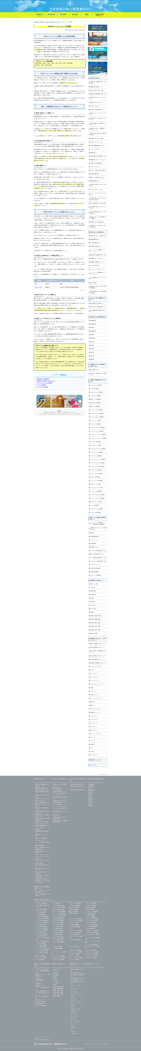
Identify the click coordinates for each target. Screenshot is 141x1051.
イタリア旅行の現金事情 (58, 926)
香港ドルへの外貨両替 (95, 406)
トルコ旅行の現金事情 (57, 948)
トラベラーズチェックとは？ (96, 189)
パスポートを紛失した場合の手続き (97, 170)
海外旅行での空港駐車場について (97, 109)
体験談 (86, 15)
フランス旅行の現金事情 (58, 922)
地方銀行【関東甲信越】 (95, 619)
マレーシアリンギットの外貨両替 (97, 427)
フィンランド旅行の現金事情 (59, 913)
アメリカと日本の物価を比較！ (43, 920)
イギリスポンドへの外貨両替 (96, 392)
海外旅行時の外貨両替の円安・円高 (97, 254)
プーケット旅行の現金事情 (92, 924)
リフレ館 (92, 751)
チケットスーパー (94, 673)
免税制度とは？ (93, 152)
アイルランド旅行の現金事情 (59, 907)
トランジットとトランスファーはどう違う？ (98, 194)
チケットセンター (94, 723)
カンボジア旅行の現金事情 (42, 930)
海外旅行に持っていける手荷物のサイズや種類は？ (98, 217)
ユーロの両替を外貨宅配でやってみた (98, 557)
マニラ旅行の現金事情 (91, 913)
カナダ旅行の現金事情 (91, 905)
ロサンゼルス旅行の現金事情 (42, 918)
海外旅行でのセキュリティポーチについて (98, 98)
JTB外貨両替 (93, 543)
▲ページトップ (104, 774)
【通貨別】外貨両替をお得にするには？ (46, 381)
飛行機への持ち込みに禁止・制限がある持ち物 (98, 134)
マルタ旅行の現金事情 (57, 934)
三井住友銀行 (93, 594)
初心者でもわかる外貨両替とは (97, 232)
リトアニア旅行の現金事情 (58, 942)
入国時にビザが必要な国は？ (96, 163)
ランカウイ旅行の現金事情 (75, 932)
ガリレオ (92, 670)
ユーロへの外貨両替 (94, 388)
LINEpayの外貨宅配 (94, 571)
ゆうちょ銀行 (93, 608)
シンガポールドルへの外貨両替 (97, 431)
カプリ (91, 747)
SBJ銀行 (92, 598)
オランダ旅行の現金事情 (58, 932)
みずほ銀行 (92, 601)
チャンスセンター (94, 716)
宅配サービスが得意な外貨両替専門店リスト (97, 518)
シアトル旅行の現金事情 (41, 935)
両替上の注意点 (93, 282)
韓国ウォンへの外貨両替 (95, 399)
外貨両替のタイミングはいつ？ (97, 258)
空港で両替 (63, 15)
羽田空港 (92, 327)
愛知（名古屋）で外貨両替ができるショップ (98, 651)
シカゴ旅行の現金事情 (41, 924)
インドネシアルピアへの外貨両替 (44, 383)
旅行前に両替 (51, 15)
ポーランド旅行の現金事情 (92, 920)
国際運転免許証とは (94, 180)
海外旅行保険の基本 (94, 173)
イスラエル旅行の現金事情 (42, 952)
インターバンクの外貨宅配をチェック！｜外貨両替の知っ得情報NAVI (97, 523)
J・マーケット (93, 691)
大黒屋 (91, 687)
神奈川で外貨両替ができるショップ (97, 643)
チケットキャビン (94, 677)
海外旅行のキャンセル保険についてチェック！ (98, 119)
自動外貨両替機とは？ (95, 239)
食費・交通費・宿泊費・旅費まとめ (43, 906)
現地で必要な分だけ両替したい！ (97, 303)
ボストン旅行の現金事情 (41, 926)
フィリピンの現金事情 (91, 917)
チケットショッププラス (95, 733)
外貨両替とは (39, 15)
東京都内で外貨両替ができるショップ (98, 663)
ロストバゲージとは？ (95, 166)
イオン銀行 (92, 587)
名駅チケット (93, 701)
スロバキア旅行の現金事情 (58, 920)
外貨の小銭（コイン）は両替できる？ (98, 235)
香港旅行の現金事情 (73, 913)
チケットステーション (95, 680)
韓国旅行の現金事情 (73, 909)
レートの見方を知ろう (95, 265)
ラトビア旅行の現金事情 (58, 940)
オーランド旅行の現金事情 (42, 933)
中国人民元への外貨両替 (95, 402)
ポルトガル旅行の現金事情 (58, 909)
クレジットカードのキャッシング (97, 269)
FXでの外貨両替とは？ (95, 242)
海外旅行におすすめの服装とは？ (97, 222)
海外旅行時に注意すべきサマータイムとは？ (98, 207)
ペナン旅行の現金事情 (74, 934)
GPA (36, 283)
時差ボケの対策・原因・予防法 (97, 90)
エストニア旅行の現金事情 (58, 917)
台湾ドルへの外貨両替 (95, 477)
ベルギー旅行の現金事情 (58, 930)
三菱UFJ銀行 (93, 591)
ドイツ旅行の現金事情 (57, 928)
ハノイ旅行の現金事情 (74, 924)
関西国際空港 (93, 331)
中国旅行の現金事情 (90, 909)
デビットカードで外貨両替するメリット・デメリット (98, 273)
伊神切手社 (92, 744)
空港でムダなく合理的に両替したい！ (98, 306)
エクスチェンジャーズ (95, 564)
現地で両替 (75, 15)
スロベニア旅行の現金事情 (58, 938)
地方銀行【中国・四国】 (95, 626)
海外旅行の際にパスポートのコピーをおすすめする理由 (98, 199)
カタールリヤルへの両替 (95, 445)
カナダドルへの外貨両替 (95, 395)
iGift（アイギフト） (94, 730)
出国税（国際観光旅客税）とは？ (97, 145)
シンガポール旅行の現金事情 (92, 932)
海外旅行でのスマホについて (96, 102)
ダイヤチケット (93, 726)
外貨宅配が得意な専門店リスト (99, 15)
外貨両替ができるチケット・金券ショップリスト (97, 639)
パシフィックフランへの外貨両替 (97, 498)
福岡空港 (92, 334)
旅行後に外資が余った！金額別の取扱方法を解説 (98, 292)
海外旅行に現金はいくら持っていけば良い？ (98, 185)
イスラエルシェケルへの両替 (96, 487)
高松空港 (92, 348)
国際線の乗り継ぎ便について (96, 86)
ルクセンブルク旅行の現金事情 (59, 915)
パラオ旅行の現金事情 (41, 932)
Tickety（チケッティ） (95, 694)
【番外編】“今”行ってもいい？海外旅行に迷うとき (98, 528)
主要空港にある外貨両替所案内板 (97, 317)
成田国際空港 (93, 324)
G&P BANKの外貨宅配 (95, 568)
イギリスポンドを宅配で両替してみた (98, 561)
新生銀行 (92, 612)
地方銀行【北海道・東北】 (96, 615)
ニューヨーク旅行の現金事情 (42, 916)
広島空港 (92, 352)
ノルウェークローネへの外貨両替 (97, 466)
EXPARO (92, 532)
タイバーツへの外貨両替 (95, 424)
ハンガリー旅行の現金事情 (92, 944)
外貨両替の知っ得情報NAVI (40, 1)
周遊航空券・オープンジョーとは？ (97, 159)
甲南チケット (93, 705)
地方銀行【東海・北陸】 (95, 622)
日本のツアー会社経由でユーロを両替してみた (98, 374)
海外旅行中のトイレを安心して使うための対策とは (98, 226)
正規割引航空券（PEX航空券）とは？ (98, 156)
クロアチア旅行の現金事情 (58, 905)
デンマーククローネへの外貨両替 (97, 462)
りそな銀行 (92, 605)
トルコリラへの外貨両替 (95, 441)
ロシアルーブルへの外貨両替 (96, 473)
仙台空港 (92, 341)
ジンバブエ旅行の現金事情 (42, 950)
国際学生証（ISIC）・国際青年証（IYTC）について (97, 129)
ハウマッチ (92, 740)
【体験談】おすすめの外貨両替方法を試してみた (97, 365)
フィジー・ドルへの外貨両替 (96, 480)
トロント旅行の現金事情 (41, 945)
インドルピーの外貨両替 (42, 387)
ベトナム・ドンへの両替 (95, 420)
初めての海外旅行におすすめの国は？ (98, 203)
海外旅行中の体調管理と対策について (98, 93)
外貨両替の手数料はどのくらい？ (97, 262)
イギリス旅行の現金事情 (74, 905)
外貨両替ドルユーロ (94, 547)
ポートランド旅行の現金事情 (42, 948)
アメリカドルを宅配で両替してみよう (98, 550)
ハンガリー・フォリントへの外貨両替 (98, 438)
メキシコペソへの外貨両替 (96, 491)
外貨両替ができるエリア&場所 (96, 138)
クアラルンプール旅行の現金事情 (76, 937)
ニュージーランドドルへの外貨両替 (97, 434)
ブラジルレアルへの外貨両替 (96, 452)
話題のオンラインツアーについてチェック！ (98, 114)
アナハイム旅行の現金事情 (42, 928)
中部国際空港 (93, 320)
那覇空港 (92, 359)
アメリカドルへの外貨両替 (96, 385)
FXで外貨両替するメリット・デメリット (98, 278)
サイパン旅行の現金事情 (41, 947)
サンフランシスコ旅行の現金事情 (43, 938)
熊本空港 (92, 355)
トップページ (88, 1044)
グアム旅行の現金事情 (41, 943)
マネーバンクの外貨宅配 (95, 575)
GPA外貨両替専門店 (94, 536)
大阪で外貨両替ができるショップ (97, 647)
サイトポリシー (96, 1044)
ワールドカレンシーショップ (96, 684)
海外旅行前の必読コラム (95, 78)
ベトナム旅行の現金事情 (74, 926)
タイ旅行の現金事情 (90, 928)
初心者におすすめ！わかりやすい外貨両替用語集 (98, 287)
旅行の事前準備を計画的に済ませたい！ (97, 311)
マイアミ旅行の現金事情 (41, 909)
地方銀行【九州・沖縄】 (95, 629)
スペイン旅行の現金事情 (58, 924)
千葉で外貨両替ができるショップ (97, 659)
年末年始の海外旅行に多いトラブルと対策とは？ (98, 212)
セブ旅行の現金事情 (90, 915)
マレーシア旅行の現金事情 (75, 939)
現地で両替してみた (94, 369)
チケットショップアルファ (96, 666)
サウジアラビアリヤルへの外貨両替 (97, 448)
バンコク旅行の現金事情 (91, 926)
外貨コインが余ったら (95, 106)
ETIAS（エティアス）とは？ (96, 142)
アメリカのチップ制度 (41, 911)
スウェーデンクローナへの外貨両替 (97, 459)
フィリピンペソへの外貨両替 (96, 409)
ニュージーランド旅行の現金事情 (92, 938)
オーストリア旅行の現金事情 (59, 911)
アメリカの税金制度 (40, 912)
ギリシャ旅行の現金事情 (58, 936)
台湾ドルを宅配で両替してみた (97, 554)
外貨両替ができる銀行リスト (96, 580)
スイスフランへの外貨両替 (96, 455)
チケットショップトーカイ (96, 698)
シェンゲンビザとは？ (95, 149)
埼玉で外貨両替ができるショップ (97, 655)
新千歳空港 (92, 338)
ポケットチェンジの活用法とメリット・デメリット (97, 250)
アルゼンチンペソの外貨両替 (96, 508)
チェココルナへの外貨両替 (96, 470)
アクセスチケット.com (95, 708)
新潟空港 (92, 345)
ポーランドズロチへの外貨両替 (97, 417)
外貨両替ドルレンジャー (95, 712)
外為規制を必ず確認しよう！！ (97, 246)
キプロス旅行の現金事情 (58, 919)
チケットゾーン (93, 737)
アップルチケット (94, 754)
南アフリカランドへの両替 (96, 501)
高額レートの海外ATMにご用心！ (97, 177)
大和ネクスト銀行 (94, 583)
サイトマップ (93, 765)
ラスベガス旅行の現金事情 (42, 922)
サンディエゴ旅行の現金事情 (42, 941)
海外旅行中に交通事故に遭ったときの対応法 (98, 82)
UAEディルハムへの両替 (95, 484)
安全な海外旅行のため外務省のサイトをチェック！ (98, 124)
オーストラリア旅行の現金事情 (76, 920)
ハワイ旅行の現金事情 (41, 914)
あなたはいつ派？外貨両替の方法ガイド (97, 298)
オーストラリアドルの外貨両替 (97, 413)
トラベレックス (38, 287)
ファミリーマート (94, 719)
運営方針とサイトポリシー (96, 760)
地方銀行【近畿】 (94, 633)
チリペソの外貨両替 (41, 384)
